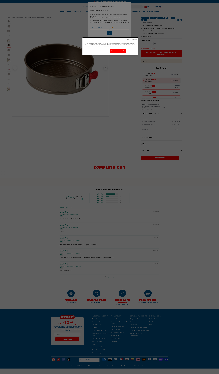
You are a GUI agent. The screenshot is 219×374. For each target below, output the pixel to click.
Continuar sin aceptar (132, 39)
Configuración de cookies (101, 50)
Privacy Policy (117, 46)
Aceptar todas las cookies (118, 50)
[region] (110, 46)
